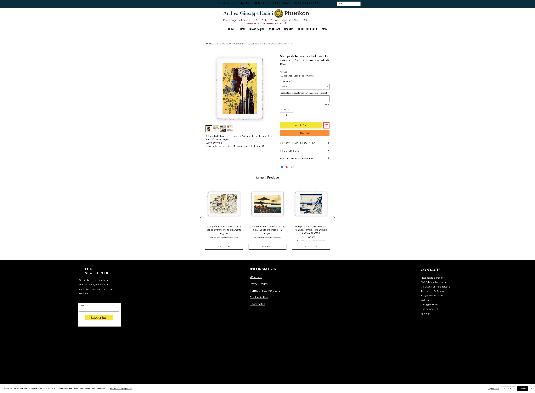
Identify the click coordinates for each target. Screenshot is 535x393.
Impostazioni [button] (493, 388)
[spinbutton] (286, 115)
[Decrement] (282, 115)
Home (209, 43)
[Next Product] (334, 217)
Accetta (522, 388)
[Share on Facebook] (282, 167)
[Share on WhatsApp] (292, 167)
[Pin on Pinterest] (287, 167)
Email (82, 306)
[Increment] (290, 115)
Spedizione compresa (304, 76)
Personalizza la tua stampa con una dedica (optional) (303, 93)
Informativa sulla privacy (121, 388)
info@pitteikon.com (432, 295)
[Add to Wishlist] (326, 125)
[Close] (531, 388)
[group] (267, 217)
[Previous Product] (201, 217)
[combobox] (304, 86)
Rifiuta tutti (508, 388)
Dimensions (286, 81)
